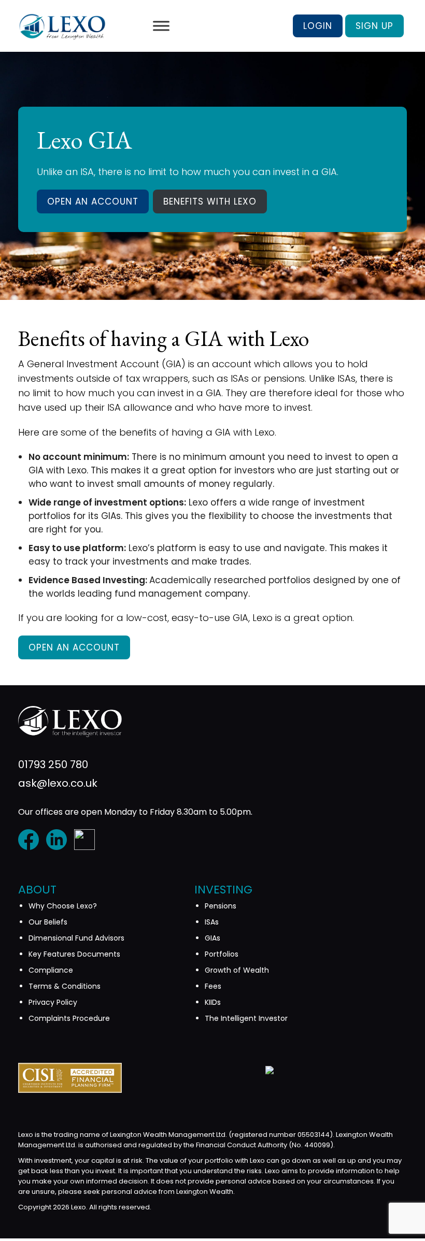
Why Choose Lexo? (63, 906)
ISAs (212, 922)
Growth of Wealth (237, 970)
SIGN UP (374, 26)
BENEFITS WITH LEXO (210, 201)
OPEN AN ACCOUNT (92, 201)
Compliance (51, 970)
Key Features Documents (74, 954)
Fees (213, 986)
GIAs (212, 938)
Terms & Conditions (65, 986)
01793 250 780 (53, 764)
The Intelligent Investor (246, 1018)
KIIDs (213, 1002)
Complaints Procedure (69, 1018)
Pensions (220, 906)
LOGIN (317, 26)
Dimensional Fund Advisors (76, 938)
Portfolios (221, 954)
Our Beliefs (48, 922)
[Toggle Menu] (161, 26)
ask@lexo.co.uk (57, 783)
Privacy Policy (53, 1002)
